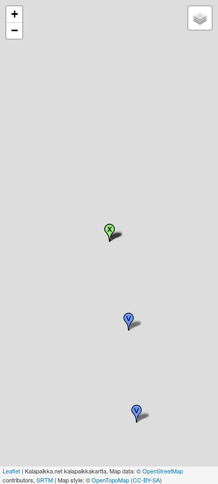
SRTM (45, 480)
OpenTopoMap (110, 480)
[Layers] (200, 18)
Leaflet (11, 471)
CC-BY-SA (146, 480)
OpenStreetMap (162, 471)
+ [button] (14, 14)
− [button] (14, 30)
